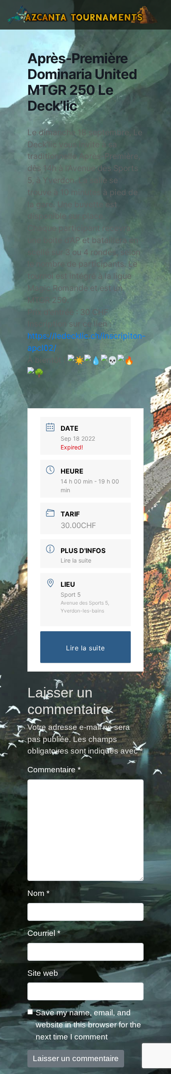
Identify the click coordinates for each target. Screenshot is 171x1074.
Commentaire (54, 769)
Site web (42, 973)
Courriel (43, 933)
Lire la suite (76, 560)
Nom (38, 893)
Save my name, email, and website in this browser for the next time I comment (88, 1024)
